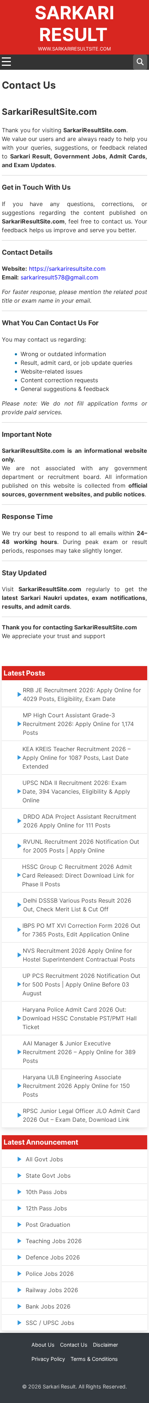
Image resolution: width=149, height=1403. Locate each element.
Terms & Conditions (94, 1359)
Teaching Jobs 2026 (54, 1241)
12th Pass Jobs (46, 1208)
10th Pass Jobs (46, 1192)
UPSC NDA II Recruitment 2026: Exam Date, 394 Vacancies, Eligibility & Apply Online (76, 791)
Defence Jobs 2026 (53, 1257)
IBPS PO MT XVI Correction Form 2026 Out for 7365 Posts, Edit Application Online (81, 930)
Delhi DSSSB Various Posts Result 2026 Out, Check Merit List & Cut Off (77, 905)
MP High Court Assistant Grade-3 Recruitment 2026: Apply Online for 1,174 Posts (78, 723)
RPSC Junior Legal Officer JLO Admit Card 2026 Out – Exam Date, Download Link (81, 1115)
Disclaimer (105, 1345)
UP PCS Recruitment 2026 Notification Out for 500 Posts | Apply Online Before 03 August (81, 984)
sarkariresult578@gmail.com (59, 277)
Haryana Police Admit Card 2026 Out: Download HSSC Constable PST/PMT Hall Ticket (79, 1018)
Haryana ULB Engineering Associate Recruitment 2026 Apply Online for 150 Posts (76, 1085)
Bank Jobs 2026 (48, 1306)
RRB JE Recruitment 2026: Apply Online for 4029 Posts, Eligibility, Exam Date (82, 694)
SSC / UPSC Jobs (50, 1322)
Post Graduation (48, 1224)
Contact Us (74, 1345)
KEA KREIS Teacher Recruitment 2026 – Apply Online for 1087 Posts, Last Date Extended (76, 757)
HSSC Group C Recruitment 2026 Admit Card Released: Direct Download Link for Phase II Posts (78, 875)
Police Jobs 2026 (50, 1273)
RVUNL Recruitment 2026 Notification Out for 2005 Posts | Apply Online (81, 846)
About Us (43, 1345)
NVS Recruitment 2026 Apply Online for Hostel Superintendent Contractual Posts (79, 955)
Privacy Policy (48, 1359)
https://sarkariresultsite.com (67, 268)
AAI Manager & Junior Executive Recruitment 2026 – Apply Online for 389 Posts (79, 1052)
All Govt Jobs (44, 1159)
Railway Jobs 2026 (52, 1290)
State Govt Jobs (48, 1175)
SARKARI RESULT (74, 23)
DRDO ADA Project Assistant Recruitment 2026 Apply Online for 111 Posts (79, 821)
